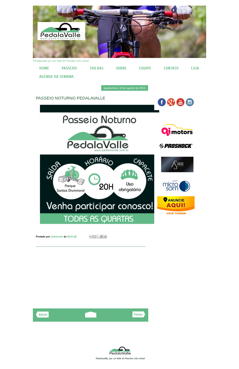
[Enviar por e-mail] (91, 237)
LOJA (195, 68)
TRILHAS (96, 68)
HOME (44, 68)
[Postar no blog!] (95, 237)
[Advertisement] (90, 276)
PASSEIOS (69, 68)
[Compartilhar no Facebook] (102, 237)
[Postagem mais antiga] (138, 316)
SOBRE (121, 68)
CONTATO (171, 68)
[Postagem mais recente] (42, 316)
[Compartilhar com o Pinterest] (105, 237)
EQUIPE (145, 68)
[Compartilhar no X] (98, 237)
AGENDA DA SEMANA (56, 76)
